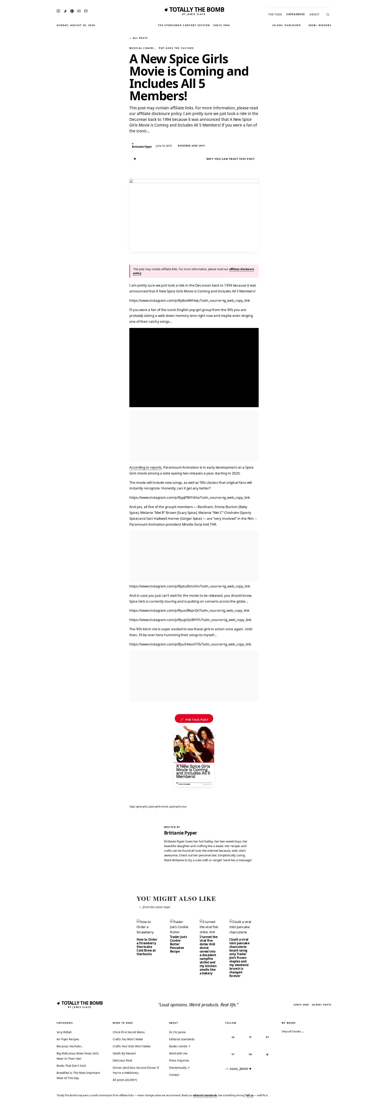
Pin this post (194, 719)
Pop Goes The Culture (176, 48)
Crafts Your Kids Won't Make (132, 1046)
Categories (295, 14)
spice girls (142, 806)
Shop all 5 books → (293, 1031)
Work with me (178, 1053)
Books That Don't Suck (71, 1066)
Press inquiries (179, 1060)
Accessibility (374, 1107)
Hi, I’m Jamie (177, 1032)
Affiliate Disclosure (345, 1107)
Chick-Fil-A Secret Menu (128, 1032)
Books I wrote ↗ (179, 1046)
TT (250, 1037)
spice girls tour (178, 806)
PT (267, 1037)
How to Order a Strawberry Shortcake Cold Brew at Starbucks (147, 946)
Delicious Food (122, 1060)
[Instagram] (58, 11)
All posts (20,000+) (125, 1080)
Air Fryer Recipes (68, 1039)
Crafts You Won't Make (128, 1039)
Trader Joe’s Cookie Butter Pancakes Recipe (178, 944)
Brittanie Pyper (180, 833)
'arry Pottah (64, 1032)
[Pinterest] (72, 11)
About (314, 14)
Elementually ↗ (179, 1068)
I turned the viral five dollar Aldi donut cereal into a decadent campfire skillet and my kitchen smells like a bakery (209, 955)
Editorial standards (182, 1039)
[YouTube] (79, 11)
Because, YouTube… (70, 1046)
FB (250, 1054)
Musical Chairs (141, 48)
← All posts (138, 37)
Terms (322, 1107)
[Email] (86, 11)
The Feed (275, 14)
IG (233, 1037)
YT (233, 1054)
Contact (174, 1075)
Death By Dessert (124, 1053)
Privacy (308, 1107)
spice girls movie (158, 806)
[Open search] (327, 14)
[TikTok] (65, 11)
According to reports (145, 467)
